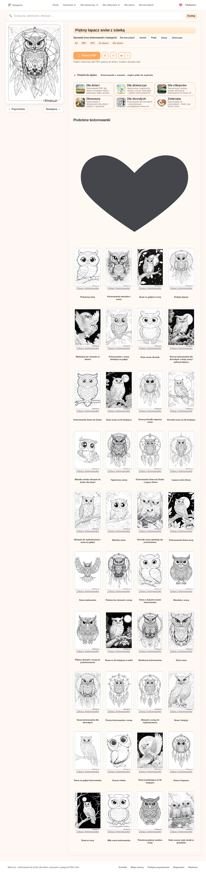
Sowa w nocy (87, 840)
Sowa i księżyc (181, 720)
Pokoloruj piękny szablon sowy (150, 841)
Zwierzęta (68, 5)
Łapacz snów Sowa (181, 480)
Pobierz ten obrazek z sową (119, 600)
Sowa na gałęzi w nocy (150, 297)
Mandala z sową (181, 600)
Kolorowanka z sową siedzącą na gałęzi (119, 357)
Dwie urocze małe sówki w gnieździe (181, 841)
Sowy (164, 37)
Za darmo (104, 43)
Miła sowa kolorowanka (118, 840)
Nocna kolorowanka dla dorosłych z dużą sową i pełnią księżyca (181, 359)
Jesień (142, 37)
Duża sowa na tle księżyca (119, 419)
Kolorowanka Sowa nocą (181, 540)
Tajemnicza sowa (119, 480)
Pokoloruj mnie (87, 297)
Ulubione (193, 867)
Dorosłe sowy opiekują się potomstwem (150, 540)
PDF (84, 43)
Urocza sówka (119, 780)
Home (56, 5)
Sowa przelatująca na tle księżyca (150, 781)
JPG (92, 43)
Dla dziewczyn (88, 5)
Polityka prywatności (158, 867)
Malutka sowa (118, 540)
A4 (76, 43)
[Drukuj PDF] (105, 55)
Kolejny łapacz (181, 297)
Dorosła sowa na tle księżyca (181, 419)
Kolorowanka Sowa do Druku (87, 419)
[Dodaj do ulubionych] (121, 55)
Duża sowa (181, 660)
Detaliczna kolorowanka (150, 660)
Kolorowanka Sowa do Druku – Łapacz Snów (150, 480)
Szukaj (191, 16)
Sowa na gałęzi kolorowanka (87, 780)
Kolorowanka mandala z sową (119, 297)
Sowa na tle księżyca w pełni (119, 660)
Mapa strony (137, 867)
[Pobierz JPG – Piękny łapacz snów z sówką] (113, 55)
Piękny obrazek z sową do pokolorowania (87, 661)
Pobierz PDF (89, 55)
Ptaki (153, 37)
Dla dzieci (129, 5)
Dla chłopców (110, 5)
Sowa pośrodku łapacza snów (150, 420)
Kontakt (123, 867)
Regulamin (178, 867)
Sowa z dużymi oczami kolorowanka (150, 601)
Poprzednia (18, 109)
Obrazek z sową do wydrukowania (150, 721)
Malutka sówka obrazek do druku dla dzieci (88, 480)
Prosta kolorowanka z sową (119, 720)
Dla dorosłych (146, 5)
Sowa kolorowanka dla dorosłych (88, 721)
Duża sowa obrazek (150, 357)
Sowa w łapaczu (181, 780)
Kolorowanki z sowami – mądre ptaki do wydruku (127, 75)
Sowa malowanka (87, 600)
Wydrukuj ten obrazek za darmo (88, 357)
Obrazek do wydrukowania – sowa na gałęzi (88, 540)
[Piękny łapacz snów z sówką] (34, 103)
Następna (51, 109)
